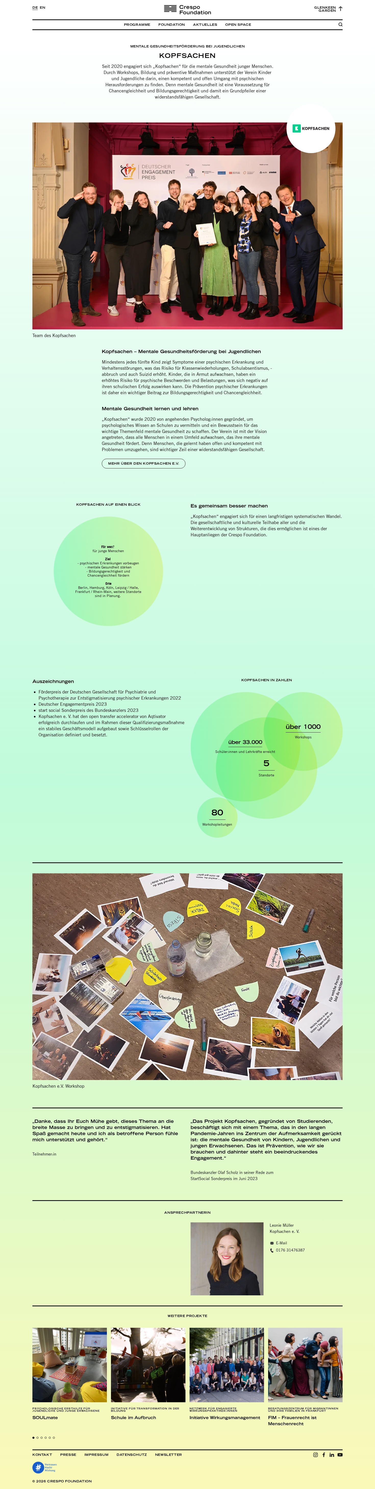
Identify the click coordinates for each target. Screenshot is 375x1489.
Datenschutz (132, 1454)
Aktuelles (205, 24)
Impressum (96, 1454)
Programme (137, 24)
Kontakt (42, 1454)
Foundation (171, 24)
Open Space (238, 24)
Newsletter (168, 1454)
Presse (68, 1454)
